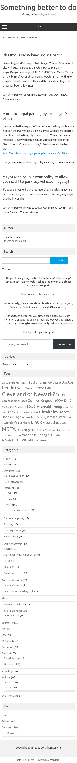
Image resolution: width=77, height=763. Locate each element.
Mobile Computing (14, 518)
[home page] (11, 241)
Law (4, 634)
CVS (4, 407)
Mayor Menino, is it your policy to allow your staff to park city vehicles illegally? (36, 179)
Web (8, 505)
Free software (11, 482)
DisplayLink (21, 407)
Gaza (15, 412)
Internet (8, 488)
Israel (61, 417)
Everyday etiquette (12, 580)
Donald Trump (51, 407)
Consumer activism (12, 543)
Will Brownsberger (37, 440)
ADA (56, 94)
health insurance (55, 412)
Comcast (64, 394)
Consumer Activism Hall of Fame (21, 554)
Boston (18, 94)
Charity (8, 548)
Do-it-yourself (11, 615)
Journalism (8, 622)
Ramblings (7, 671)
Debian (10, 407)
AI (7, 382)
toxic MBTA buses (11, 435)
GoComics (26, 412)
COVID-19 (63, 400)
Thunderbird (63, 430)
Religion (6, 677)
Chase (28, 388)
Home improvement (13, 610)
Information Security (34, 417)
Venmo (14, 307)
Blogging (6, 458)
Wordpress (56, 759)
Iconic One (20, 759)
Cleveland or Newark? (28, 394)
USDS (17, 440)
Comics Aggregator (19, 510)
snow (64, 94)
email (9, 492)
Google (37, 412)
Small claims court (14, 573)
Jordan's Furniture (17, 422)
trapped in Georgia (35, 435)
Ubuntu (55, 435)
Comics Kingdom (42, 400)
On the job (7, 647)
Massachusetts (54, 423)
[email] (22, 241)
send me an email (29, 319)
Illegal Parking (46, 162)
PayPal (68, 303)
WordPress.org (10, 733)
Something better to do (38, 7)
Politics (27, 162)
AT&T (24, 382)
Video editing (11, 536)
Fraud (7, 561)
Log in (5, 715)
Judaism (8, 682)
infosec (52, 417)
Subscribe (64, 344)
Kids (4, 628)
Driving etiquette (32, 207)
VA (24, 440)
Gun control (10, 664)
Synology (50, 430)
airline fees (15, 382)
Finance (6, 598)
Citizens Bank (43, 388)
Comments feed (10, 727)
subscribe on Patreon (43, 294)
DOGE (33, 406)
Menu (38, 26)
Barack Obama (12, 658)
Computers (8, 470)
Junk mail (9, 567)
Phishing (8, 524)
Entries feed (8, 721)
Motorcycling (9, 641)
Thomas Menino (12, 99)
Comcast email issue (14, 400)
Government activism (35, 94)
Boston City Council (50, 382)
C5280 (19, 388)
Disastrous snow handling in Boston (32, 55)
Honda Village (11, 417)
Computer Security (14, 475)
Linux (36, 422)
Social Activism (10, 695)
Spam (9, 499)
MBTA (9, 429)
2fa (4, 382)
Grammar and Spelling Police (19, 591)
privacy (23, 429)
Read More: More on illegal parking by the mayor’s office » (36, 153)
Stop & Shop (38, 430)
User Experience (12, 530)
